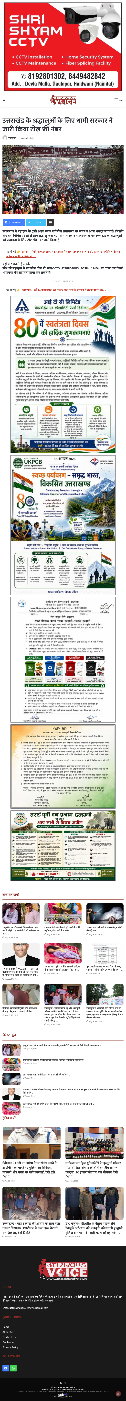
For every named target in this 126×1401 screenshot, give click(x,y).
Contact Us (9, 1337)
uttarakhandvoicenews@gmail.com (29, 1308)
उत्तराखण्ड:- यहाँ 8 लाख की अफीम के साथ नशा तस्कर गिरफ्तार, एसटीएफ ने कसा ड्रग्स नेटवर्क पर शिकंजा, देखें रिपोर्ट (31, 1228)
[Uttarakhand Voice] (63, 100)
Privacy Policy (10, 1347)
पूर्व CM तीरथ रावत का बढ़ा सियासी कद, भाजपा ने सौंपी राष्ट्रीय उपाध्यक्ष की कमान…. (104, 968)
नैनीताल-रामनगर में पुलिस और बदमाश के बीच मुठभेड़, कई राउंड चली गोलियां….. (19, 1009)
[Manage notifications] (118, 1393)
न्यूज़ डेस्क (12, 138)
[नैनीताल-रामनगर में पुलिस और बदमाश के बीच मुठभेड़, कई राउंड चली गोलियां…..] (21, 994)
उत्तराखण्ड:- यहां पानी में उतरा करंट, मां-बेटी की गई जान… (104, 929)
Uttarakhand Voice (66, 1387)
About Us (7, 1332)
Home (5, 1327)
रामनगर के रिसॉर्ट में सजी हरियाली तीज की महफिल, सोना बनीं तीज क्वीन (62, 929)
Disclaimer (8, 1342)
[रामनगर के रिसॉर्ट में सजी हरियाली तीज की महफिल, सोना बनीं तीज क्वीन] (63, 913)
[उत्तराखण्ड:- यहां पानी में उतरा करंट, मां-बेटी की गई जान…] (105, 913)
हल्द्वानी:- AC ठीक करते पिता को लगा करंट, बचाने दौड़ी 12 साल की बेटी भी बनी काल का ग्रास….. (20, 931)
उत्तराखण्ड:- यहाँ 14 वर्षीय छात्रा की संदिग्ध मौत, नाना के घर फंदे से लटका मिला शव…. (62, 968)
